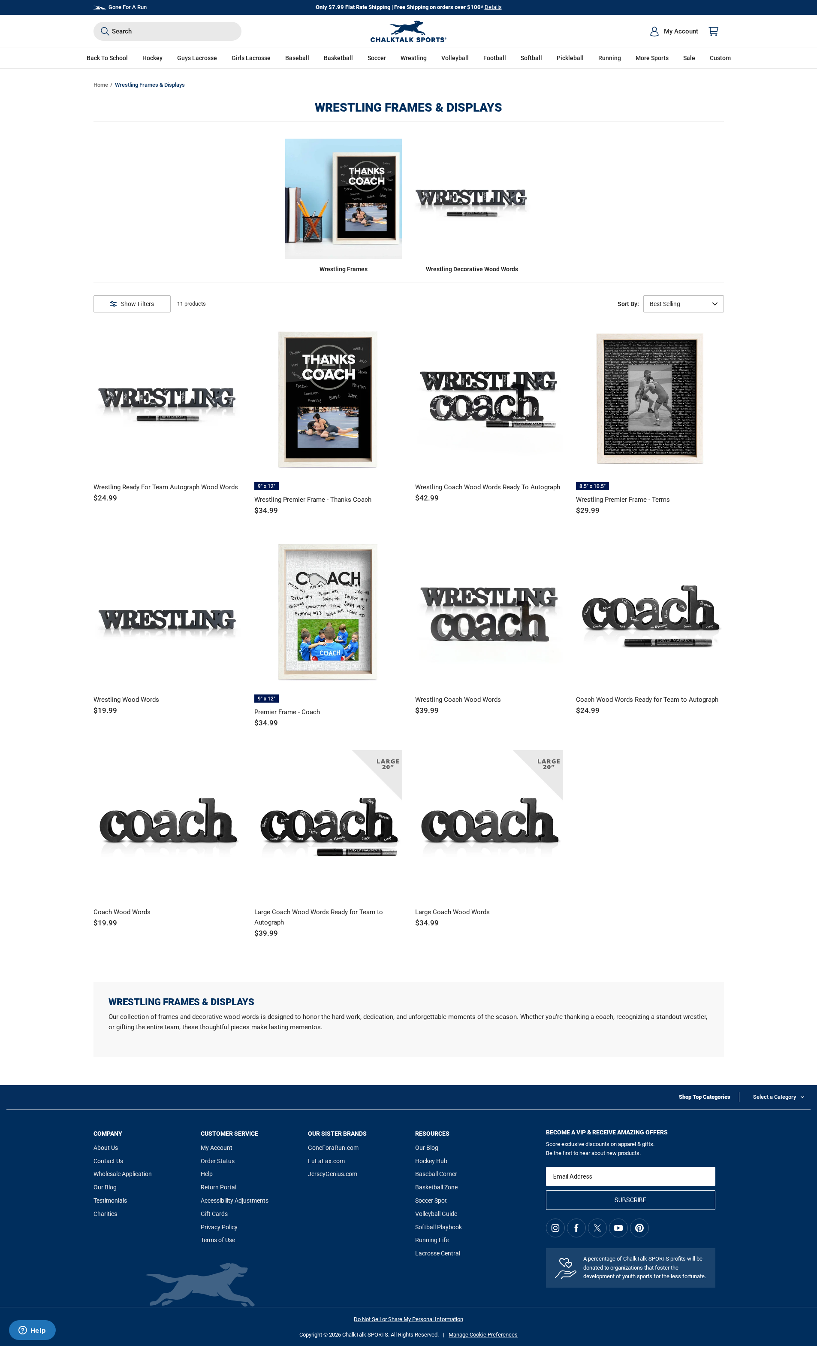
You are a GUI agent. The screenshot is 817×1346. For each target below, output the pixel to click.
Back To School (107, 58)
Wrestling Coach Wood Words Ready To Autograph (487, 487)
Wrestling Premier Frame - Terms (623, 499)
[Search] (105, 31)
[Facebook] (576, 1228)
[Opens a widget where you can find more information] (32, 1331)
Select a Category (774, 1097)
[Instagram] (555, 1228)
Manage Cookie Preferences (483, 1334)
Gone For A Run (128, 7)
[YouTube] (618, 1228)
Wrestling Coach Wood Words (458, 699)
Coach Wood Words (122, 912)
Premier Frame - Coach (287, 712)
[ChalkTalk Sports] (408, 31)
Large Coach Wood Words (452, 912)
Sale (689, 58)
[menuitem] (673, 31)
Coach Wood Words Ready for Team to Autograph (647, 699)
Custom (720, 58)
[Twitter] (597, 1228)
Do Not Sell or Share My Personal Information (408, 1319)
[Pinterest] (639, 1228)
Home (100, 85)
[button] (152, 58)
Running (609, 58)
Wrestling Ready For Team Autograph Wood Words (165, 487)
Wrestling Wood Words (126, 699)
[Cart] (713, 31)
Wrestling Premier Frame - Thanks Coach (312, 499)
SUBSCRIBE (630, 1200)
